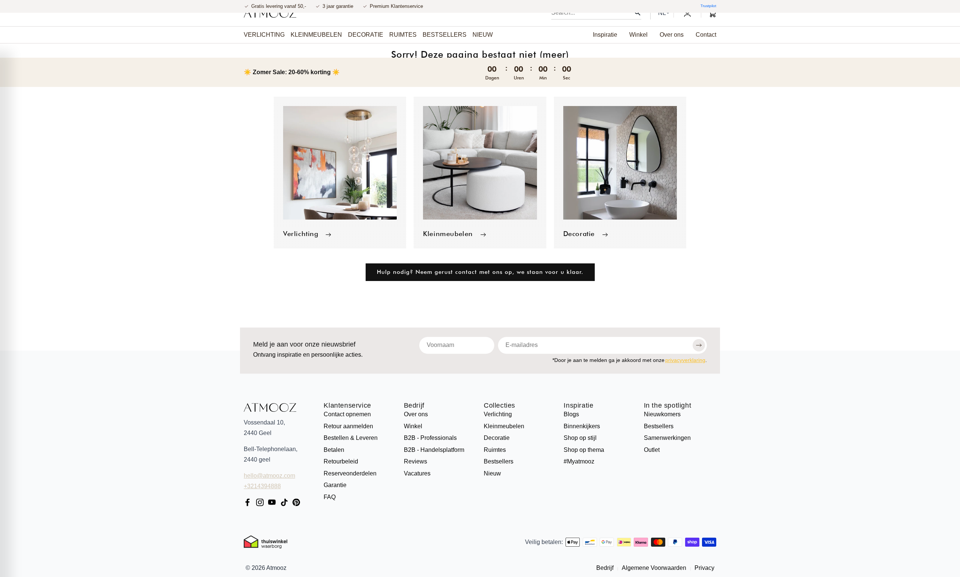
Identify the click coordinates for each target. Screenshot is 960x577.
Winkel (413, 426)
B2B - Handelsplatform (434, 450)
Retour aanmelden (348, 426)
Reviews (415, 461)
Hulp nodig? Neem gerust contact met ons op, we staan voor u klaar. (480, 272)
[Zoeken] (637, 13)
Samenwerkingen (667, 438)
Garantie (335, 485)
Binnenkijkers (582, 426)
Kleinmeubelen (448, 234)
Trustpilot (708, 6)
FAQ (330, 497)
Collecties (499, 405)
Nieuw (492, 473)
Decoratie (579, 234)
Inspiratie (578, 405)
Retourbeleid (341, 461)
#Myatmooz (579, 461)
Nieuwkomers (662, 414)
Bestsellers (498, 461)
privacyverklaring (685, 360)
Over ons (416, 414)
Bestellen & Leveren (351, 438)
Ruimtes (495, 450)
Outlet (652, 450)
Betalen (334, 450)
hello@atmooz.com (269, 475)
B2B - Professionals (430, 438)
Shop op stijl (580, 438)
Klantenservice (347, 405)
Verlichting (300, 234)
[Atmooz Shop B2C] (270, 13)
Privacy (703, 568)
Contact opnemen (347, 414)
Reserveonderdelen (350, 473)
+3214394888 (262, 486)
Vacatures (417, 473)
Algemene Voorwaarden (654, 568)
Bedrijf (414, 405)
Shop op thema (584, 450)
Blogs (571, 414)
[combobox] (596, 12)
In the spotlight (668, 405)
